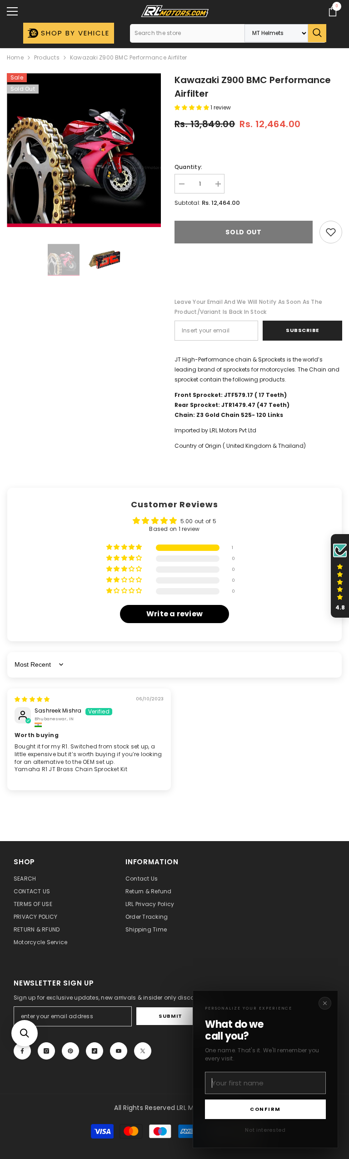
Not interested (265, 1130)
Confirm (265, 1109)
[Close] (325, 1003)
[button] (24, 1033)
